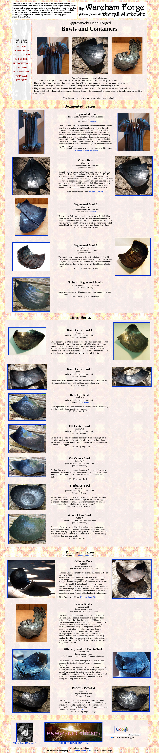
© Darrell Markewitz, (81, 750)
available (92, 121)
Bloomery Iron (83, 555)
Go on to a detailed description (86, 150)
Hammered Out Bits (95, 192)
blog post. (80, 709)
